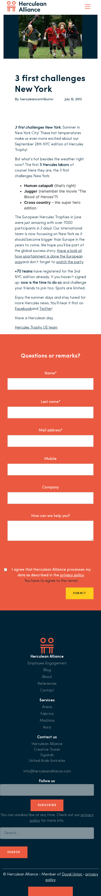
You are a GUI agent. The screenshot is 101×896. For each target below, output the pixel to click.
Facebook (23, 309)
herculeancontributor (36, 99)
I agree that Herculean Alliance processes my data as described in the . (51, 572)
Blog (47, 670)
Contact (47, 690)
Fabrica (47, 714)
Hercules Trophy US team (36, 328)
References (47, 684)
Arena (47, 707)
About (47, 677)
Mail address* (50, 430)
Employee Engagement (47, 663)
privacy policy (72, 575)
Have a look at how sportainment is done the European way (49, 256)
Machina (47, 721)
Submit (79, 593)
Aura (47, 727)
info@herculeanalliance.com (47, 771)
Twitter (45, 309)
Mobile (50, 459)
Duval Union (72, 874)
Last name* (50, 402)
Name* (51, 373)
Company (50, 487)
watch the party (69, 262)
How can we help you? (50, 516)
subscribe (47, 805)
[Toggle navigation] (87, 6)
